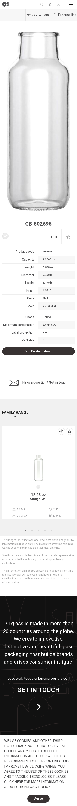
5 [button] (51, 530)
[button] (71, 4)
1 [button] (26, 530)
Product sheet (41, 351)
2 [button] (32, 530)
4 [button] (45, 530)
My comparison (38, 14)
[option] (38, 121)
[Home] (5, 4)
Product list (67, 15)
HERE (19, 782)
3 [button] (38, 530)
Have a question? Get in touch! (45, 382)
